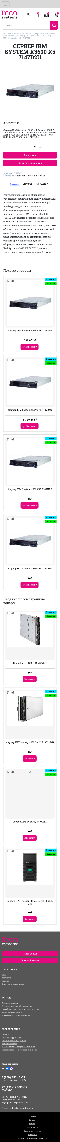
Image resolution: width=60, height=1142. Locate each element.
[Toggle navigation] (5, 4)
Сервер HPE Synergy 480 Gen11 (30, 821)
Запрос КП (30, 953)
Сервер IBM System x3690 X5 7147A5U (30, 330)
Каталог (18, 33)
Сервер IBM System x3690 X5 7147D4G (30, 409)
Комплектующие (9, 1044)
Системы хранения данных (14, 1040)
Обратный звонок (30, 960)
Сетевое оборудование (12, 1037)
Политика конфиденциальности (32, 1138)
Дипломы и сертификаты (13, 984)
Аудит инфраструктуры (12, 1012)
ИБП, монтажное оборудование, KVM (18, 1047)
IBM (27, 33)
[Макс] (11, 1068)
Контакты (6, 978)
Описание (14, 184)
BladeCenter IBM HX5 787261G (30, 662)
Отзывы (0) (42, 183)
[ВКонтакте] (7, 1068)
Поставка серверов (10, 1003)
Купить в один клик (30, 162)
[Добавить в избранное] (35, 146)
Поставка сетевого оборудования (17, 1006)
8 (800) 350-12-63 (13, 1077)
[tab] (15, 184)
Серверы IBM (38, 33)
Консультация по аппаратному (16, 1015)
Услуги (32, 1124)
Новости (5, 981)
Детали (27, 183)
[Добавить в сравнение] (40, 146)
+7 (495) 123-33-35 (14, 1087)
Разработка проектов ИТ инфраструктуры (20, 1009)
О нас (4, 975)
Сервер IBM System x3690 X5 (32, 36)
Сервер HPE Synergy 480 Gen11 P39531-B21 (30, 742)
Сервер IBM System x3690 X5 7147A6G (30, 568)
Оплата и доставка (32, 1131)
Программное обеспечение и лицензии (19, 1050)
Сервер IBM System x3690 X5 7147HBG (30, 489)
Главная (7, 33)
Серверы (5, 1034)
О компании (32, 1127)
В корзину (30, 155)
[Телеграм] (3, 1068)
